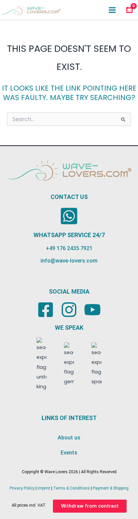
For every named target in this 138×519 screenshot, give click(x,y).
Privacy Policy (22, 488)
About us (69, 437)
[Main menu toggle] (112, 9)
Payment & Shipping (111, 488)
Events (69, 452)
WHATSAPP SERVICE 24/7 (69, 234)
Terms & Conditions (71, 488)
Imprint (44, 488)
